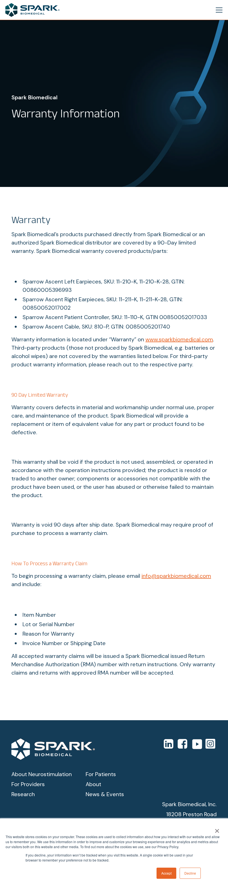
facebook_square (183, 743)
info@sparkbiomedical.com (176, 575)
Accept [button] (166, 873)
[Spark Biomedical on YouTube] (197, 744)
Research (23, 794)
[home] (32, 10)
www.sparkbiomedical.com (179, 339)
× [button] (217, 828)
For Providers (28, 784)
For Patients (101, 774)
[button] (218, 10)
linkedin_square (169, 743)
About (93, 784)
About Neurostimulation (41, 774)
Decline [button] (190, 873)
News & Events (105, 794)
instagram (210, 743)
